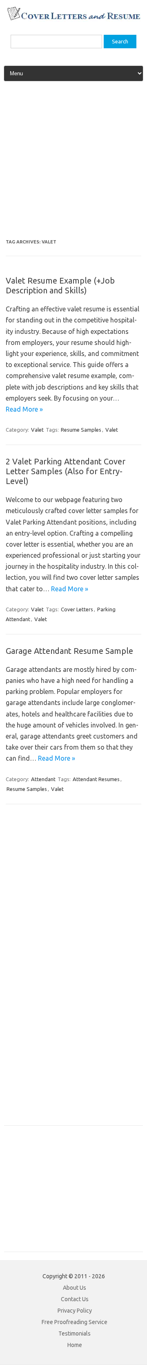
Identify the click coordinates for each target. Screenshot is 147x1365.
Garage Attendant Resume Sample (69, 650)
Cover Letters (77, 609)
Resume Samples (81, 429)
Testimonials (74, 1333)
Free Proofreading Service (74, 1322)
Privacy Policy (75, 1310)
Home (74, 1345)
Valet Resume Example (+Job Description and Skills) (60, 285)
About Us (74, 1287)
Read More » (24, 409)
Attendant (43, 779)
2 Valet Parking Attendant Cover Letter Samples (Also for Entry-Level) (65, 471)
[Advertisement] (73, 163)
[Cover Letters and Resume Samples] (73, 19)
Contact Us (75, 1299)
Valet (37, 429)
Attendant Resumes (96, 779)
